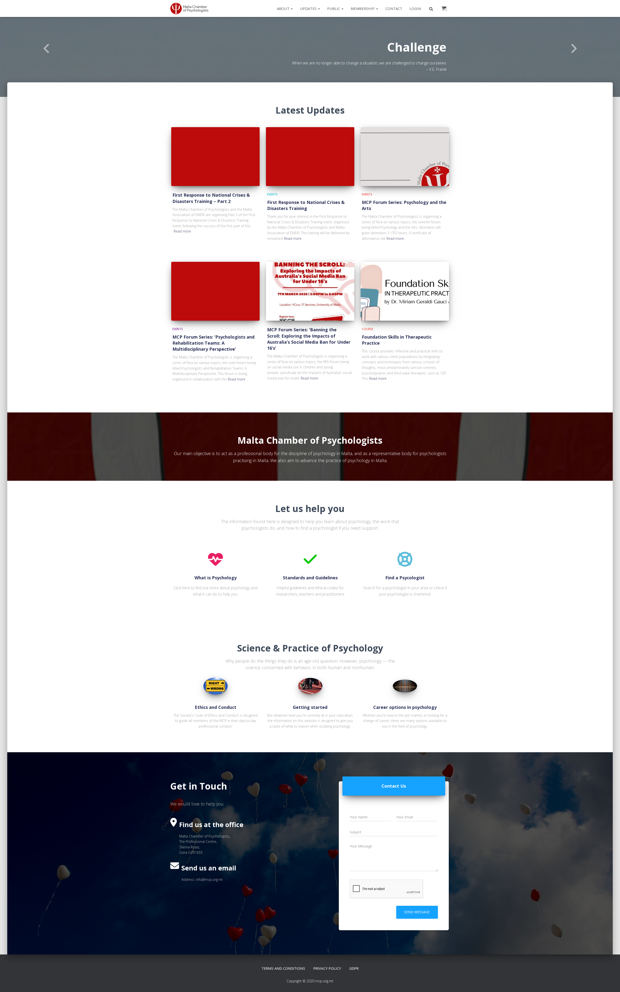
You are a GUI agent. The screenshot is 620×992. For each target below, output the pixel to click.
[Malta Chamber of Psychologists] (191, 8)
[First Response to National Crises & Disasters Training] (310, 156)
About (283, 8)
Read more (182, 231)
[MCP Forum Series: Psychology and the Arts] (405, 156)
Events (272, 194)
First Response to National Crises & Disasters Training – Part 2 (211, 198)
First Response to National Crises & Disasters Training (306, 205)
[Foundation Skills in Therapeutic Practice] (405, 291)
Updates (309, 8)
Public (334, 8)
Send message (417, 912)
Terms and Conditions (283, 968)
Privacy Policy (327, 968)
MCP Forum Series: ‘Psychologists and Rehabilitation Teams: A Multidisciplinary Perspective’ (213, 343)
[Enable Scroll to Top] (610, 982)
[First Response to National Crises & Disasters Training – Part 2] (215, 156)
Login (415, 8)
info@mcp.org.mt (209, 879)
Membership (363, 8)
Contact (393, 8)
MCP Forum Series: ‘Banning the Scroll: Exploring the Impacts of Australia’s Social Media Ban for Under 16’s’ (308, 339)
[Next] (573, 48)
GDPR (354, 968)
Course (367, 329)
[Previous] (46, 48)
